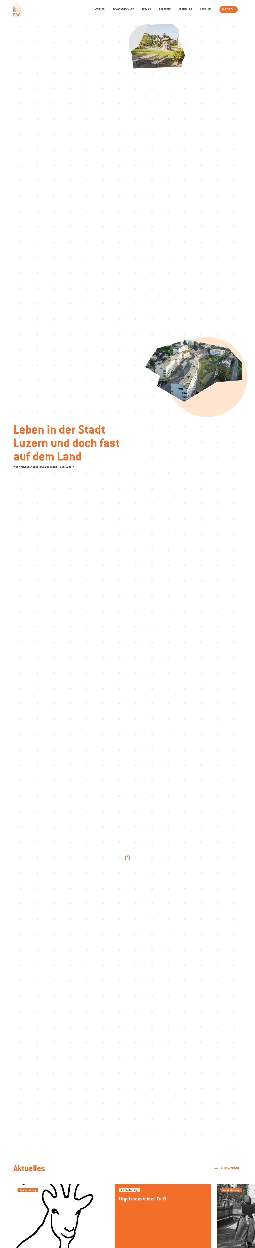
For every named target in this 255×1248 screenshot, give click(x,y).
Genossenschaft (123, 9)
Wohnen (100, 9)
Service (146, 9)
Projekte (165, 9)
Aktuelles (185, 9)
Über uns (205, 9)
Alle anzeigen (230, 1168)
